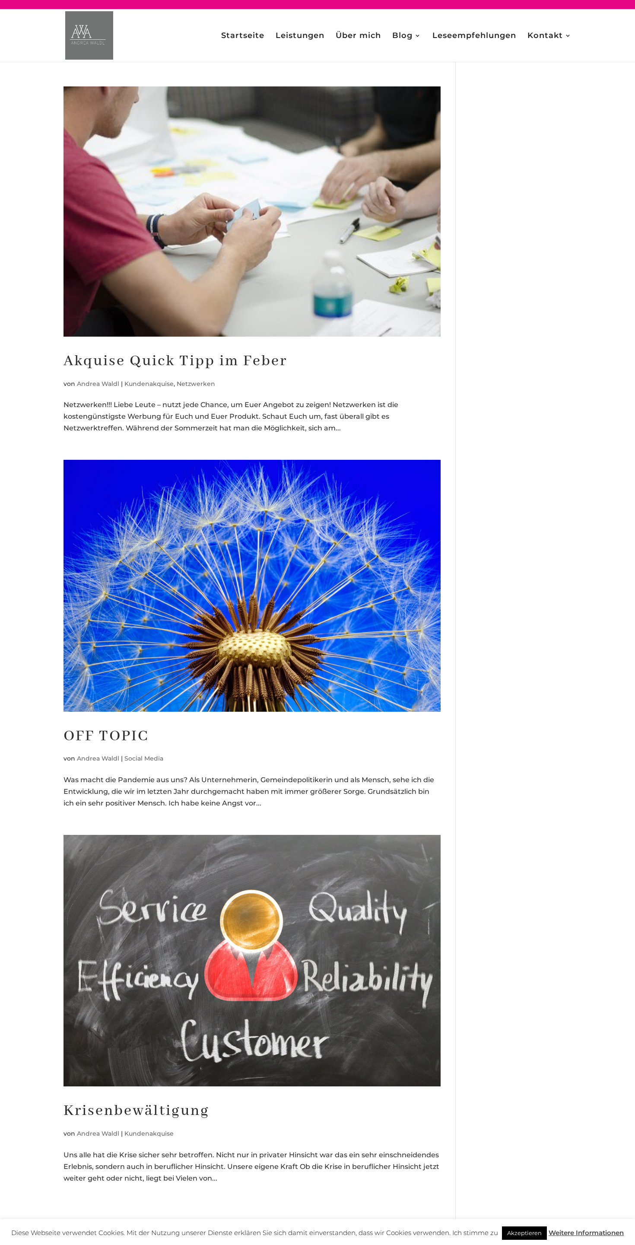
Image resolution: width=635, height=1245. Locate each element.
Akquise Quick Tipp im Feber (175, 361)
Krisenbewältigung (137, 1111)
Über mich (358, 36)
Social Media (143, 758)
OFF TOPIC (106, 736)
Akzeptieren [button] (524, 1232)
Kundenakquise (149, 384)
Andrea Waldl (98, 384)
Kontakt (545, 36)
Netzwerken (196, 384)
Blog (402, 36)
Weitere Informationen (586, 1233)
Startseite (242, 36)
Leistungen (300, 36)
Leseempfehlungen (474, 36)
